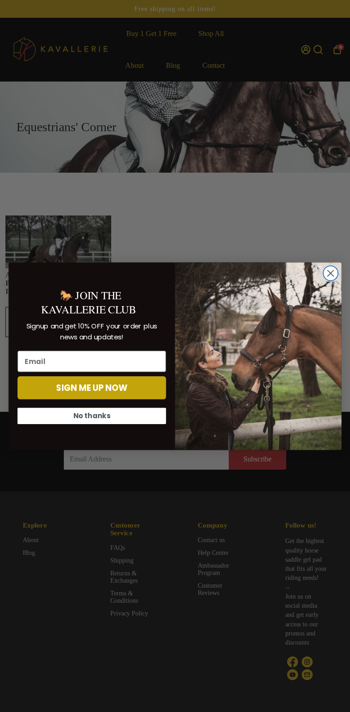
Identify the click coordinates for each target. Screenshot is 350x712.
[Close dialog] (330, 273)
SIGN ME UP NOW (92, 388)
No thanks (91, 415)
